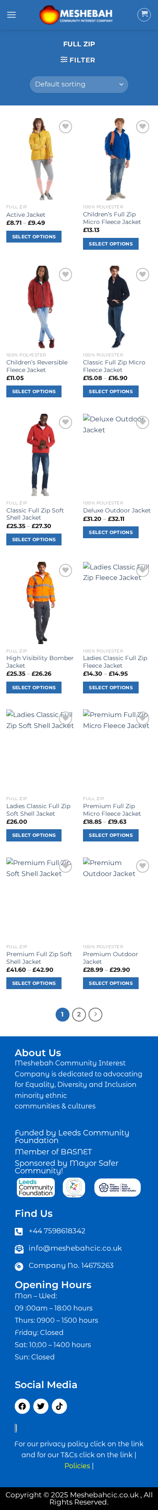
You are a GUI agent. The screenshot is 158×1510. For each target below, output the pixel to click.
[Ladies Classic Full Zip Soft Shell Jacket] (40, 750)
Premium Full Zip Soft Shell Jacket (39, 958)
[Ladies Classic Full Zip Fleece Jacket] (117, 603)
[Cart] (144, 15)
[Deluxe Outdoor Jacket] (117, 455)
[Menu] (11, 14)
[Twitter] (40, 1406)
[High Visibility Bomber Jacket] (40, 603)
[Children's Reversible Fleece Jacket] (40, 307)
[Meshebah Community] (77, 15)
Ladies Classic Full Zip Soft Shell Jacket (38, 810)
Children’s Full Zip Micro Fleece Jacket (112, 218)
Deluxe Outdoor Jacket (117, 510)
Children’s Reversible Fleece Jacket (36, 366)
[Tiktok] (59, 1406)
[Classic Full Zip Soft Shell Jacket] (40, 455)
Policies (77, 1466)
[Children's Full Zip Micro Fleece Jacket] (117, 159)
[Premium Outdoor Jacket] (117, 898)
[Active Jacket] (40, 159)
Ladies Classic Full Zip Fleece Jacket (115, 662)
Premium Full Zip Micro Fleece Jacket (112, 810)
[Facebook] (22, 1406)
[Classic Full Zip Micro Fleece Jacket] (117, 307)
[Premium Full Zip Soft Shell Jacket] (40, 898)
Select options (34, 237)
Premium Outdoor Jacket (110, 958)
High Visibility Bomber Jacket (40, 662)
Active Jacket (26, 214)
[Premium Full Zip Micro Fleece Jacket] (117, 750)
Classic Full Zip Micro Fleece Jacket (114, 366)
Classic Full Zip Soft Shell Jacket (35, 514)
